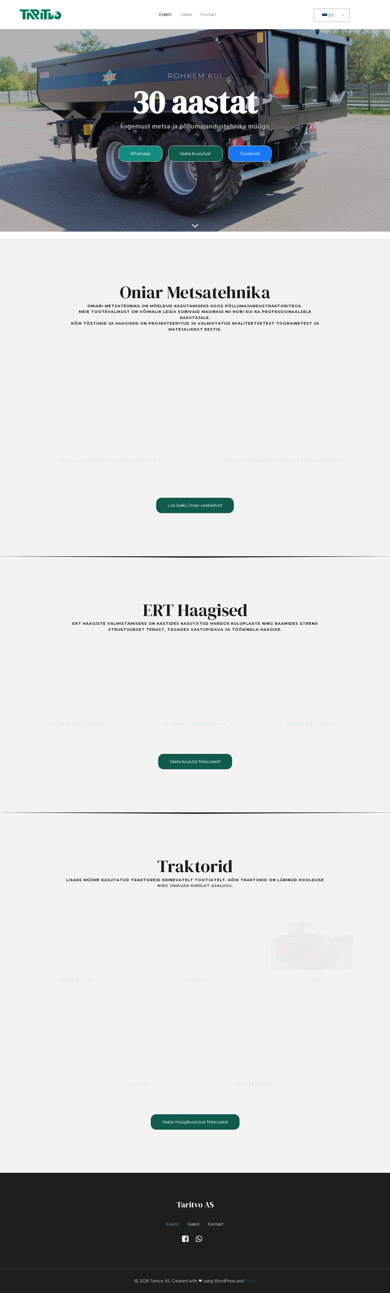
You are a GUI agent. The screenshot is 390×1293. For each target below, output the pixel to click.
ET (331, 15)
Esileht (165, 14)
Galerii (186, 14)
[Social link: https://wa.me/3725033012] (202, 1239)
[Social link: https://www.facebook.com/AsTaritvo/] (188, 1239)
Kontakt (208, 14)
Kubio (250, 1281)
